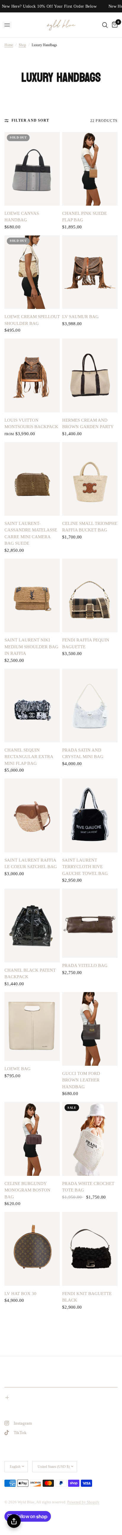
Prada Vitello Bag (84, 965)
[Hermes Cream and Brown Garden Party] (90, 375)
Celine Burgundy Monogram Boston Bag (27, 1190)
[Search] (105, 25)
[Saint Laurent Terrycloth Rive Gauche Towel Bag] (90, 815)
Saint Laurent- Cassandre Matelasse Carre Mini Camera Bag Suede (30, 533)
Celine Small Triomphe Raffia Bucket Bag (89, 527)
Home (8, 45)
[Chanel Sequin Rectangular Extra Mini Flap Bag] (32, 705)
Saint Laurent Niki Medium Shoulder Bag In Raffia (31, 647)
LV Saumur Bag (80, 316)
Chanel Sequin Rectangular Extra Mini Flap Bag (28, 757)
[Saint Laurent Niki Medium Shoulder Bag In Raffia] (32, 595)
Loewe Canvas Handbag (21, 216)
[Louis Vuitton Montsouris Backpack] (32, 375)
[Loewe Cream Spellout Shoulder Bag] (32, 272)
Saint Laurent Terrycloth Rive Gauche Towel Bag (85, 867)
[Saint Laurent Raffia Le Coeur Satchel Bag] (32, 815)
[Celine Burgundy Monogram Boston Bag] (32, 1139)
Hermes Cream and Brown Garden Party (88, 423)
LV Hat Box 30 (20, 1293)
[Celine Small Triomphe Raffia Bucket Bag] (90, 479)
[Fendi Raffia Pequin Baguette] (90, 595)
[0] (114, 25)
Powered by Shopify (83, 1502)
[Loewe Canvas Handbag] (32, 169)
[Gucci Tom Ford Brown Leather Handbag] (90, 1029)
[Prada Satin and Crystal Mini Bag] (90, 705)
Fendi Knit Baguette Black (87, 1297)
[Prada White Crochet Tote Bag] (90, 1139)
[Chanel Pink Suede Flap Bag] (90, 169)
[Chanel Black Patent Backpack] (32, 925)
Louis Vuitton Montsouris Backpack (31, 423)
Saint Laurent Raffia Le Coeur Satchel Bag (30, 863)
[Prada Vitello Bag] (90, 923)
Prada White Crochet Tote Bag (88, 1187)
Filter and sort (30, 120)
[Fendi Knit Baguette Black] (90, 1249)
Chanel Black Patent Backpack (30, 973)
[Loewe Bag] (32, 1026)
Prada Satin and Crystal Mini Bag (82, 753)
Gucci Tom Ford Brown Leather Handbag (81, 1080)
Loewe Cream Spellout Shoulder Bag (32, 320)
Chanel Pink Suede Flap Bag (84, 216)
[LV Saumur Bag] (90, 272)
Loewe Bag (17, 1068)
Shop (22, 45)
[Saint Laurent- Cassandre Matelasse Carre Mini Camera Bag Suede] (32, 479)
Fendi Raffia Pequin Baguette (85, 643)
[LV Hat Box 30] (32, 1249)
